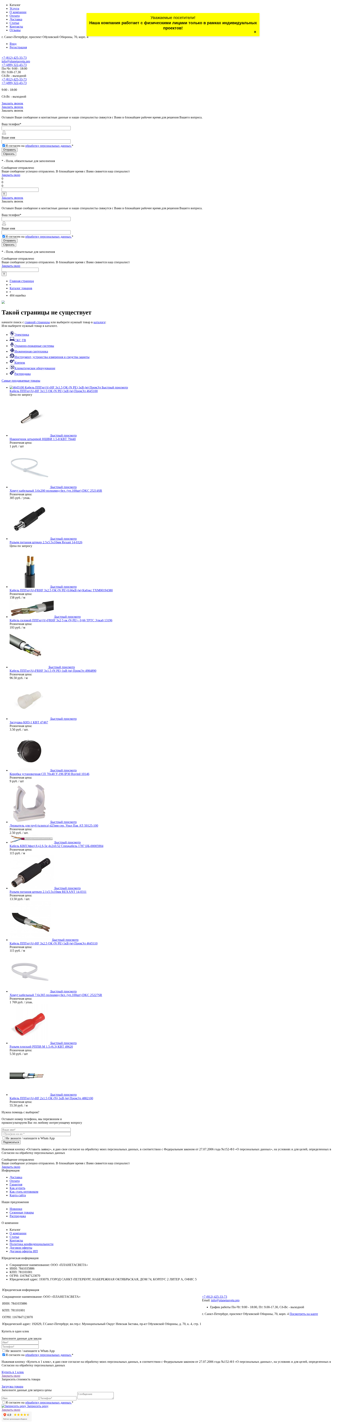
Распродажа (22, 374)
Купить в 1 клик (13, 1372)
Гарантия (16, 1184)
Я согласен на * (39, 1355)
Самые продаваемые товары (21, 380)
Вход (13, 43)
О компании (18, 12)
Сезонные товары (22, 1212)
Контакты (16, 26)
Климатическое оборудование (34, 368)
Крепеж (19, 362)
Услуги (14, 8)
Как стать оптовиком (24, 1191)
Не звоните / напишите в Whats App (30, 1138)
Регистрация (18, 47)
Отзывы (15, 30)
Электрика (21, 334)
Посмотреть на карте (304, 1314)
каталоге (99, 322)
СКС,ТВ (20, 340)
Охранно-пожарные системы (34, 345)
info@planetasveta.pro (16, 61)
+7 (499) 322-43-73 (14, 65)
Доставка (16, 19)
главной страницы (37, 322)
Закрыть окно (11, 175)
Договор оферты (21, 1247)
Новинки (16, 1209)
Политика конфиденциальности (31, 1244)
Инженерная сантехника (31, 351)
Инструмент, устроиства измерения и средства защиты (52, 357)
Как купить (17, 1188)
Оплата (15, 15)
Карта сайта (18, 1195)
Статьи (14, 23)
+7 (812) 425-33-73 (14, 57)
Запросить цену (37, 1406)
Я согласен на (39, 145)
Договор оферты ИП (24, 1251)
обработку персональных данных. (48, 145)
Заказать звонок (12, 103)
